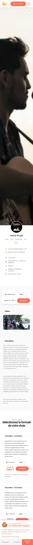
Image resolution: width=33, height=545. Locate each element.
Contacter (23, 300)
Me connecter (18, 4)
